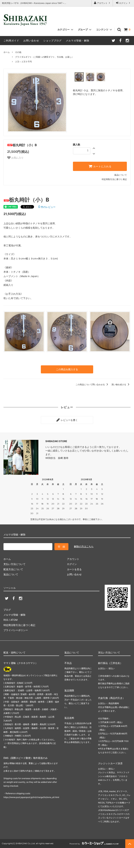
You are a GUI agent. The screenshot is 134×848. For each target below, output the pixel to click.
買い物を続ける (119, 384)
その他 (18, 52)
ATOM (13, 619)
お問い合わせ (31, 40)
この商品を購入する (67, 369)
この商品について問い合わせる (90, 384)
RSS (5, 619)
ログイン (123, 3)
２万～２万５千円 (23, 61)
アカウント (102, 3)
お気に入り (17, 157)
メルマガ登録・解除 (77, 40)
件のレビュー (46, 206)
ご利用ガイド (11, 40)
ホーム (6, 52)
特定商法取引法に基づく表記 (19, 625)
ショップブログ (52, 40)
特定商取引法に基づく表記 (114, 179)
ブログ (7, 609)
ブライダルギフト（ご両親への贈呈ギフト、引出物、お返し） (44, 57)
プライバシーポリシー (15, 630)
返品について (120, 175)
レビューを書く (69, 419)
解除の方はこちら (84, 546)
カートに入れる (101, 166)
